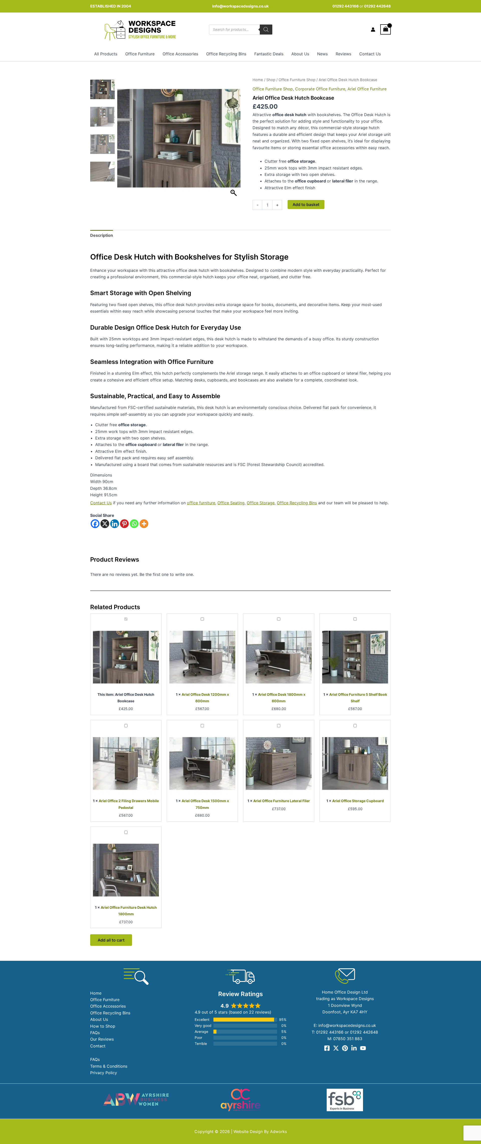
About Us (300, 53)
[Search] (266, 30)
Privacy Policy (103, 1072)
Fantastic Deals (268, 53)
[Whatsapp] (134, 523)
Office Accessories (180, 53)
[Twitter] (336, 1048)
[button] (234, 140)
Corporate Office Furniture (320, 88)
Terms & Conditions (108, 1066)
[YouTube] (363, 1048)
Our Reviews (102, 1039)
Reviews (343, 53)
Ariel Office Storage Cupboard (358, 801)
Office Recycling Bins (226, 53)
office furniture (201, 502)
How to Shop (102, 1026)
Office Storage (261, 502)
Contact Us (370, 53)
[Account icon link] (373, 29)
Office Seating (231, 502)
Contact (97, 1045)
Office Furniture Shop (297, 80)
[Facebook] (95, 523)
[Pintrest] (345, 1048)
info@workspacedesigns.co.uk (240, 6)
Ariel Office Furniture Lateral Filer (281, 801)
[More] (144, 523)
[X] (104, 523)
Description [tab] (101, 235)
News (322, 53)
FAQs (95, 1032)
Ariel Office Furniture (367, 88)
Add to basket (306, 204)
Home (258, 80)
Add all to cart (111, 940)
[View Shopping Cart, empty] (385, 29)
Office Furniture (140, 53)
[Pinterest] (124, 523)
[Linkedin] (114, 523)
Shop (270, 80)
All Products (105, 53)
